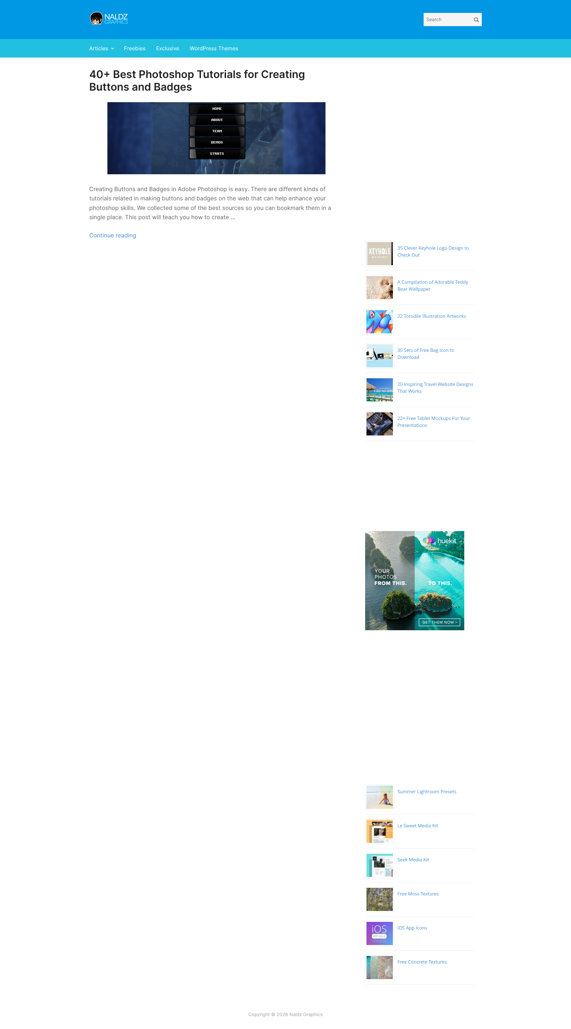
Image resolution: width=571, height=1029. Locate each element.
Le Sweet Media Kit (418, 826)
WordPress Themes (214, 48)
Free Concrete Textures (422, 962)
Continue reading (112, 235)
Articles (98, 48)
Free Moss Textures (418, 894)
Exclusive (167, 48)
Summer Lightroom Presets (427, 792)
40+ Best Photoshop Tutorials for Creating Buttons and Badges (197, 80)
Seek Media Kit (413, 860)
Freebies (134, 48)
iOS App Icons (412, 928)
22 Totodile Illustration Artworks (432, 316)
